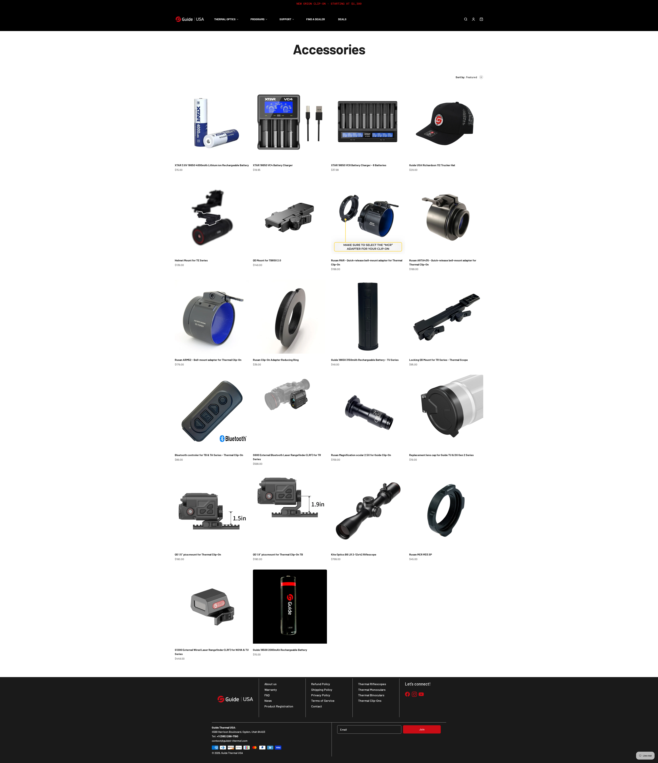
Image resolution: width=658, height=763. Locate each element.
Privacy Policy (320, 695)
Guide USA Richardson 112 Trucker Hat (432, 165)
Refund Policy (320, 684)
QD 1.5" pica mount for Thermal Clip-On (198, 554)
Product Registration (278, 706)
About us (270, 684)
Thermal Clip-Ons (369, 700)
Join (422, 729)
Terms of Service (322, 700)
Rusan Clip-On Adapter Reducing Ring (276, 359)
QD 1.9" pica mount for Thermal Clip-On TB (278, 554)
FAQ (267, 695)
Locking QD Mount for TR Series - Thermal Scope (438, 359)
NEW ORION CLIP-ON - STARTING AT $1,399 (329, 3)
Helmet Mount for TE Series (191, 260)
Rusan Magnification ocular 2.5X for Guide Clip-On (361, 455)
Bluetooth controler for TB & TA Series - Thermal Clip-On (209, 455)
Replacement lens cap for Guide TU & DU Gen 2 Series (441, 455)
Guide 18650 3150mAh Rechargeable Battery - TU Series (365, 359)
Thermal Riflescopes (372, 684)
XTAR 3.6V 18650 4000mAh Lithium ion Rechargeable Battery (212, 165)
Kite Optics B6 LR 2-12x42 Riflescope (353, 554)
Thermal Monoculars (372, 689)
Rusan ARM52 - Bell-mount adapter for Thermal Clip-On (208, 359)
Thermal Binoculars (371, 695)
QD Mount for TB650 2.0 (267, 260)
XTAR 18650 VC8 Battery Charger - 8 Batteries (358, 165)
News (268, 700)
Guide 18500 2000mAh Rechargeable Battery (280, 649)
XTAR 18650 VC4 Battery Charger (273, 165)
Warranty (270, 689)
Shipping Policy (321, 689)
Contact (316, 706)
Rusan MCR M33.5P (420, 554)
